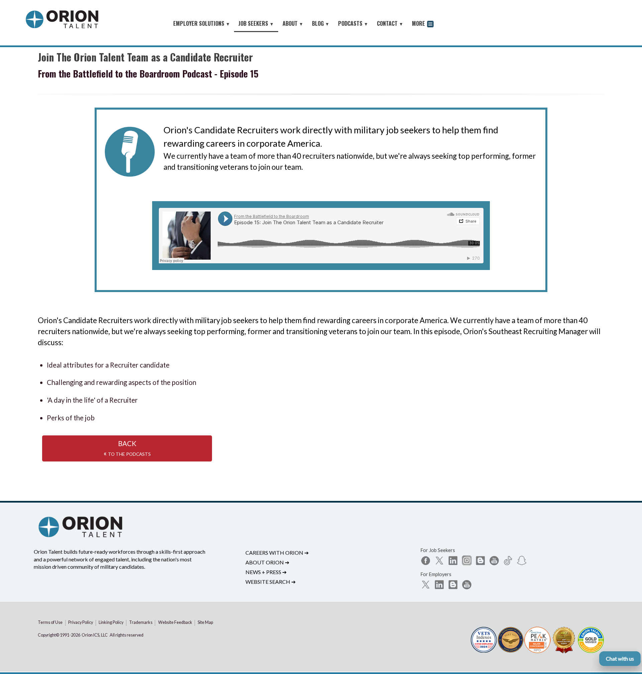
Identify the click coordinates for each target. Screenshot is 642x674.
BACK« (127, 448)
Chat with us (620, 658)
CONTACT (390, 23)
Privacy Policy (80, 622)
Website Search (270, 581)
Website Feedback (175, 622)
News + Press (266, 572)
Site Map (205, 622)
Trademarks (140, 622)
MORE (419, 23)
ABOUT (293, 23)
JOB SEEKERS (256, 23)
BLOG (320, 23)
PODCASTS (353, 23)
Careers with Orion (277, 552)
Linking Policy (111, 622)
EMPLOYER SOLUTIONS (201, 23)
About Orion (267, 562)
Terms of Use (50, 622)
